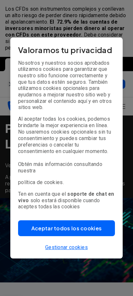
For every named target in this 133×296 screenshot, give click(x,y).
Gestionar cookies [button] (66, 247)
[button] (66, 228)
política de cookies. (41, 182)
